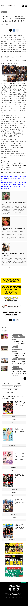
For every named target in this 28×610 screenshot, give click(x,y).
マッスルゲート (17, 386)
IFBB (4, 383)
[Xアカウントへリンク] (10, 590)
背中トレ (21, 167)
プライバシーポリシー (18, 593)
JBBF (8, 383)
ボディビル (6, 163)
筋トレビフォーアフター (8, 392)
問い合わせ (10, 594)
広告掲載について (16, 594)
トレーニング (14, 163)
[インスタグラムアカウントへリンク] (14, 590)
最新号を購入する (14, 416)
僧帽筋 (3, 165)
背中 (24, 163)
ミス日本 (15, 389)
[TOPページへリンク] (9, 5)
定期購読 (14, 419)
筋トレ (7, 165)
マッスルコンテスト (7, 389)
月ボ (7, 167)
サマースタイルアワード (17, 383)
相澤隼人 (12, 165)
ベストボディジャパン (7, 386)
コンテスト (6, 161)
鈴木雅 (21, 163)
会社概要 (6, 593)
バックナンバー (14, 422)
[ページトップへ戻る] (24, 582)
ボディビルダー (13, 167)
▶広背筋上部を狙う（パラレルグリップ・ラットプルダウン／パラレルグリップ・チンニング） (14, 178)
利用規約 (11, 593)
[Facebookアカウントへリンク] (18, 590)
